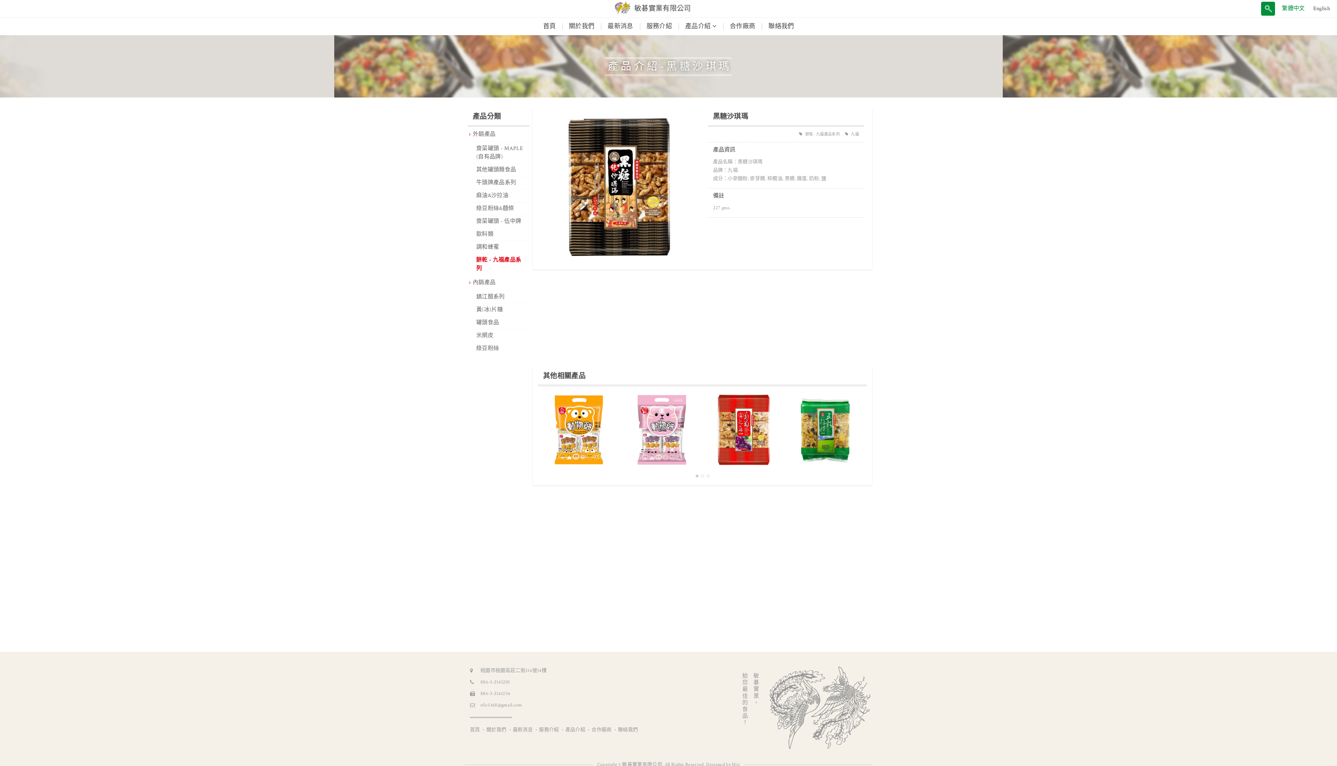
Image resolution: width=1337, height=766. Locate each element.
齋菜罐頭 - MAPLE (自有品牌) (499, 153)
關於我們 (581, 26)
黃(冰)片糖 (489, 309)
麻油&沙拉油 (492, 195)
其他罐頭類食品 (496, 169)
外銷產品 (484, 134)
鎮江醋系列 (490, 296)
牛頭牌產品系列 (496, 182)
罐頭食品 (487, 322)
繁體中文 (1293, 8)
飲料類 (484, 234)
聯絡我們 (781, 26)
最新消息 (620, 26)
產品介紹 (575, 730)
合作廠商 (742, 26)
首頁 (553, 26)
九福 (855, 134)
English (1321, 8)
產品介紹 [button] (698, 26)
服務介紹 (659, 26)
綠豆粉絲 (487, 348)
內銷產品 (484, 282)
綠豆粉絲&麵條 (495, 208)
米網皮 (484, 335)
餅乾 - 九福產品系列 (498, 264)
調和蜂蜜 (487, 247)
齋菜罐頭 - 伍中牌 (498, 221)
